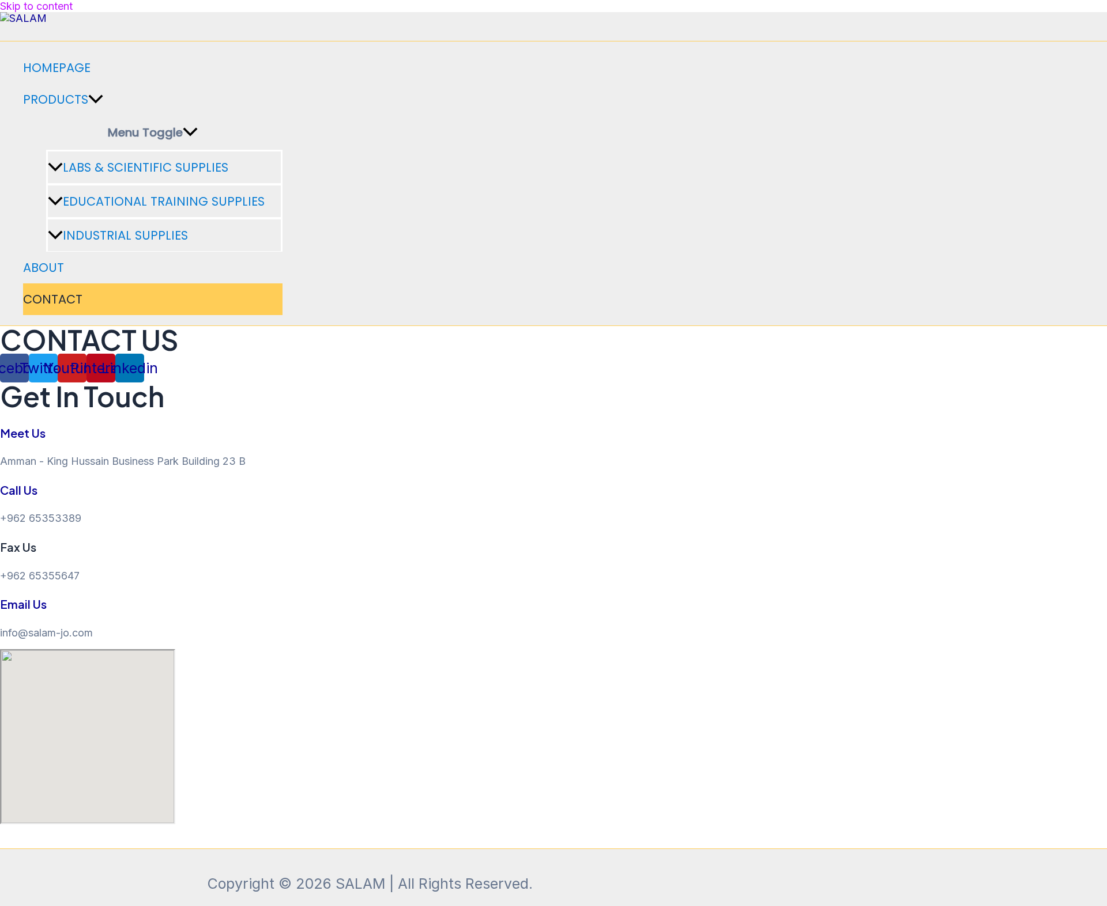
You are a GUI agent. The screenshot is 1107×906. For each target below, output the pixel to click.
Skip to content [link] (36, 6)
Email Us (23, 604)
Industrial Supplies (125, 235)
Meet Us (23, 433)
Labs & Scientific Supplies (145, 167)
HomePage (57, 67)
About (43, 267)
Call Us (18, 490)
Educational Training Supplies (164, 201)
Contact (52, 299)
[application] (95, 99)
